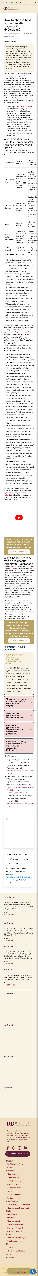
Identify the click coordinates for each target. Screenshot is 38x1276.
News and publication (16, 1251)
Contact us (10, 1257)
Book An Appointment (19, 551)
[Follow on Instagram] (31, 2)
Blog (31, 34)
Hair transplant (13, 1221)
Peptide (25, 880)
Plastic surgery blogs (15, 1241)
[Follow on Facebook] (21, 2)
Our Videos (12, 1217)
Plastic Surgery (9, 37)
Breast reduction (14, 1187)
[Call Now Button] (33, 1271)
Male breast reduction (16, 1228)
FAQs (8, 1254)
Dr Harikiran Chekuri (13, 34)
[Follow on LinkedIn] (36, 2)
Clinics (10, 1167)
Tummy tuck (12, 1191)
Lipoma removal (14, 1194)
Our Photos (12, 1214)
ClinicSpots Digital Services (24, 1272)
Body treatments (14, 1181)
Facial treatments (14, 1177)
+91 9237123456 (9, 914)
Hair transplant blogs (16, 1237)
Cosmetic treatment (15, 1231)
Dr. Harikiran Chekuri (16, 1164)
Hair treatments (13, 1174)
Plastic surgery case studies (18, 1204)
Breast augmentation (15, 1224)
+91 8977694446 (9, 985)
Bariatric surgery (14, 1198)
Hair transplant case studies (19, 1208)
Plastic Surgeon (11, 877)
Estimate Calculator (17, 1153)
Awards (10, 1247)
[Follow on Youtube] (26, 2)
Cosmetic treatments (15, 1184)
